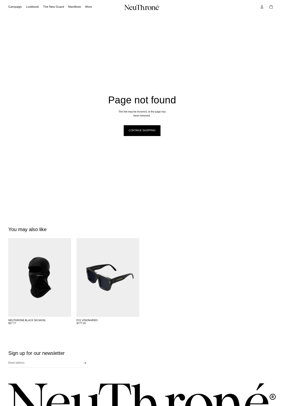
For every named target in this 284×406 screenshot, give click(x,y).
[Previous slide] (83, 277)
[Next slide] (133, 277)
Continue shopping (142, 130)
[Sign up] (85, 363)
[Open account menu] (262, 6)
